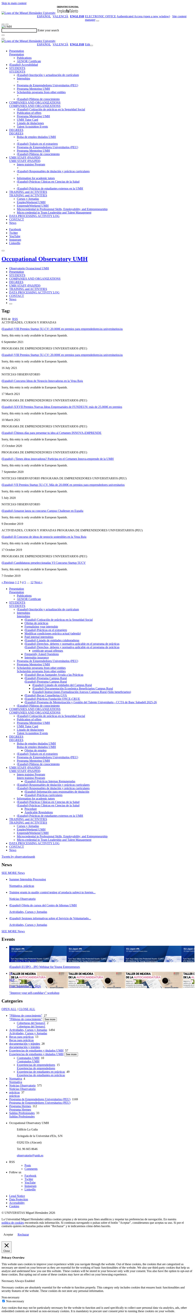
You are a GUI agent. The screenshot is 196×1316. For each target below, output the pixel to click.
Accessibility (17, 1202)
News (12, 222)
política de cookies (13, 1222)
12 (31, 582)
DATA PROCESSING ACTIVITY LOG (34, 216)
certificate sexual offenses (47, 650)
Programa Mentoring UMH (33, 88)
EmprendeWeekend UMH (33, 205)
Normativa (15, 1078)
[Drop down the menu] (6, 24)
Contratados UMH (28, 1058)
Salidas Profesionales (22, 1113)
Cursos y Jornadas (28, 198)
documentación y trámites (24, 1043)
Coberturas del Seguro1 (31, 1023)
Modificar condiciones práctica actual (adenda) (52, 633)
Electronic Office (100, 16)
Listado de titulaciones (30, 123)
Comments (31, 1168)
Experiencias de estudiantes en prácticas (41, 1071)
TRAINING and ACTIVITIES (28, 192)
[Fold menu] (91, 45)
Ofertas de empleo (35, 750)
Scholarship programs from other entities (41, 92)
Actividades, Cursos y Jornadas (28, 1030)
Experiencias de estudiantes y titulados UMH (36, 1050)
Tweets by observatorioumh (18, 856)
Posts (27, 1165)
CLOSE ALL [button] (27, 1009)
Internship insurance (36, 657)
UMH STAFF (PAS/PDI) (24, 157)
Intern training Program (31, 164)
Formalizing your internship (41, 626)
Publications (24, 57)
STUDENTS (17, 68)
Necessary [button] (8, 1281)
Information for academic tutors (36, 178)
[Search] (3, 35)
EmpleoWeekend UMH (31, 202)
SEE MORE (13, 872)
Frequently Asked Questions (41, 654)
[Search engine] (97, 20)
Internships (23, 78)
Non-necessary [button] (11, 1297)
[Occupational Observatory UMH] (67, 13)
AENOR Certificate (29, 61)
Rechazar (23, 1234)
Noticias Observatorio (22, 1085)
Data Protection (18, 1199)
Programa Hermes (20, 1106)
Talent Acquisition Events (32, 126)
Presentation (16, 51)
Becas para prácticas (21, 1036)
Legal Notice (17, 1196)
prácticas (14, 1092)
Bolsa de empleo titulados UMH (36, 137)
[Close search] (3, 38)
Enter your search (48, 30)
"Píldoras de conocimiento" (25, 1015)
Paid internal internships (38, 637)
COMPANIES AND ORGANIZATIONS (34, 102)
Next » (38, 582)
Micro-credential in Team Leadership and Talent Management (54, 212)
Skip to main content (14, 3)
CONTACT (16, 219)
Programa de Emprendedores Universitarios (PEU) (47, 85)
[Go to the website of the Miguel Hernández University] (29, 13)
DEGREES (16, 130)
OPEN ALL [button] (9, 1009)
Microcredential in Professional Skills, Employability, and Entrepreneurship (62, 209)
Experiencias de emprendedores (36, 1064)
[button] (16, 54)
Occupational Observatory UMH (45, 258)
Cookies (14, 1206)
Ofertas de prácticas (36, 623)
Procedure (30, 808)
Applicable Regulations (38, 812)
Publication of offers (29, 112)
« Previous (8, 582)
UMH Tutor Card (27, 119)
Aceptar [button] (8, 1234)
